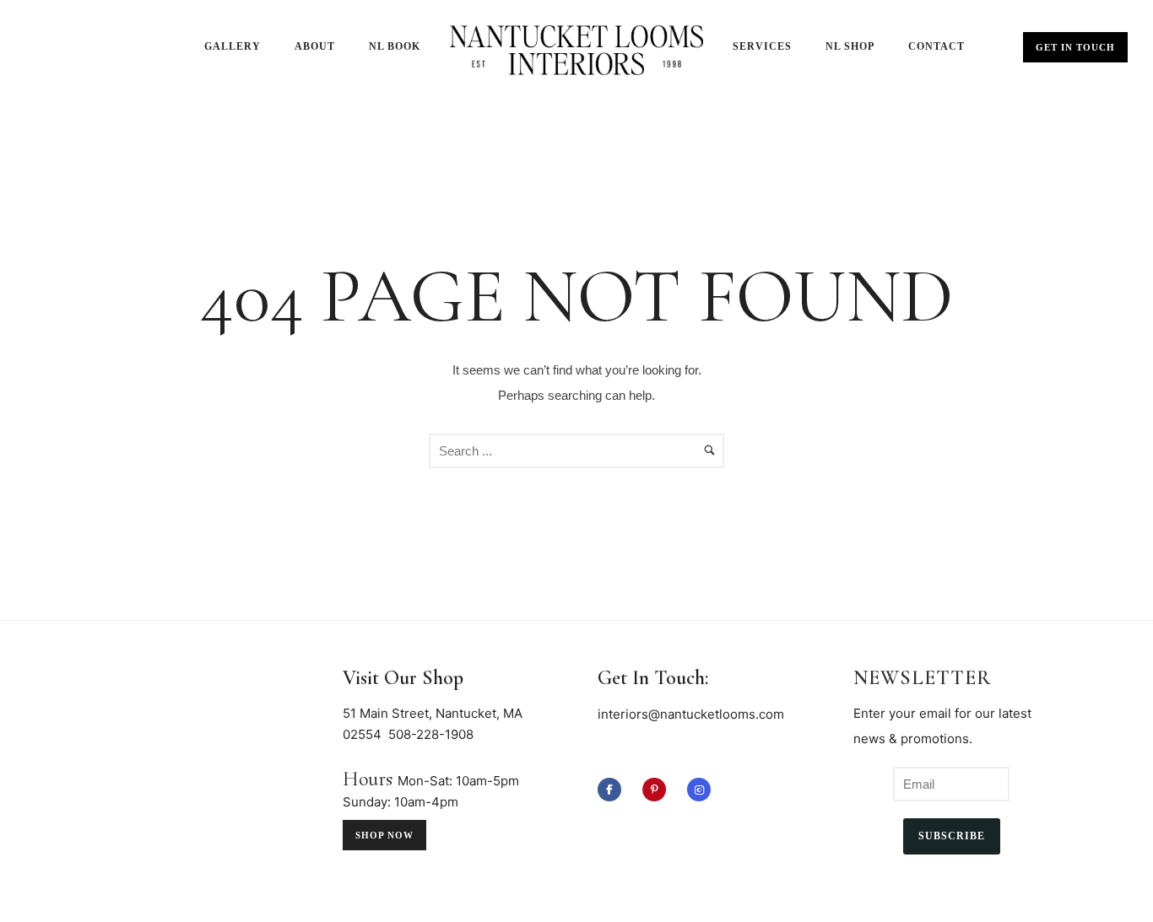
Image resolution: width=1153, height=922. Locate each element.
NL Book (394, 46)
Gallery (232, 46)
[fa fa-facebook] (614, 789)
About (315, 46)
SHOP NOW (384, 835)
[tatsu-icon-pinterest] (658, 789)
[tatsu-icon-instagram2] (699, 789)
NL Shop (850, 46)
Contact (936, 46)
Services (762, 46)
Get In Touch (1075, 47)
